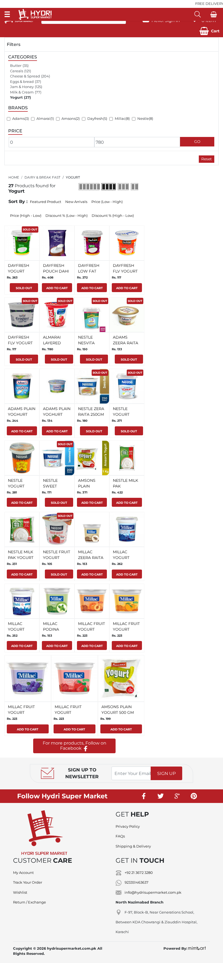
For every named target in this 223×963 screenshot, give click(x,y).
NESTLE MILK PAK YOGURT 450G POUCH (21, 557)
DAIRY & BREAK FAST (42, 177)
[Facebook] (144, 796)
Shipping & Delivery (133, 846)
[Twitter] (161, 796)
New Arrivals (76, 201)
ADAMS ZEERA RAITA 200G (125, 343)
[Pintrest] (194, 796)
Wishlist (20, 892)
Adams (18, 118)
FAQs (120, 836)
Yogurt (16, 97)
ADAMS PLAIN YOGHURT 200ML (56, 414)
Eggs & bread (22, 81)
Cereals (16, 71)
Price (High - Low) (25, 215)
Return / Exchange (29, 902)
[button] (209, 31)
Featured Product (45, 201)
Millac (120, 118)
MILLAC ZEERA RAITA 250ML (90, 557)
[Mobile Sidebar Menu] (7, 14)
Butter (15, 65)
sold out (30, 229)
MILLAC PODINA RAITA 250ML (55, 629)
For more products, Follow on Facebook (74, 745)
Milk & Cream (22, 92)
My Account (23, 872)
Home (13, 177)
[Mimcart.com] (197, 948)
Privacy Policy (128, 826)
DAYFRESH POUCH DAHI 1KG (56, 271)
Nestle (143, 118)
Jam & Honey (22, 87)
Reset (206, 159)
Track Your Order (27, 882)
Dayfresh (95, 118)
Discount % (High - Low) (113, 215)
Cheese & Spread (25, 76)
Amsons (68, 118)
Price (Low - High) (107, 201)
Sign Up (166, 773)
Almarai (43, 118)
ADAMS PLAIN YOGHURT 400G (21, 414)
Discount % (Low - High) (66, 215)
